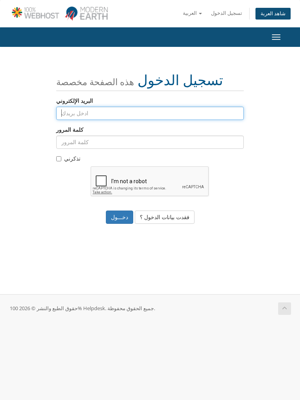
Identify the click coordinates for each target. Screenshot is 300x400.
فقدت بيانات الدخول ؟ (164, 217)
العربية (190, 13)
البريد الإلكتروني (74, 100)
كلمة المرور (70, 129)
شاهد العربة (273, 13)
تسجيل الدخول (226, 13)
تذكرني (72, 158)
